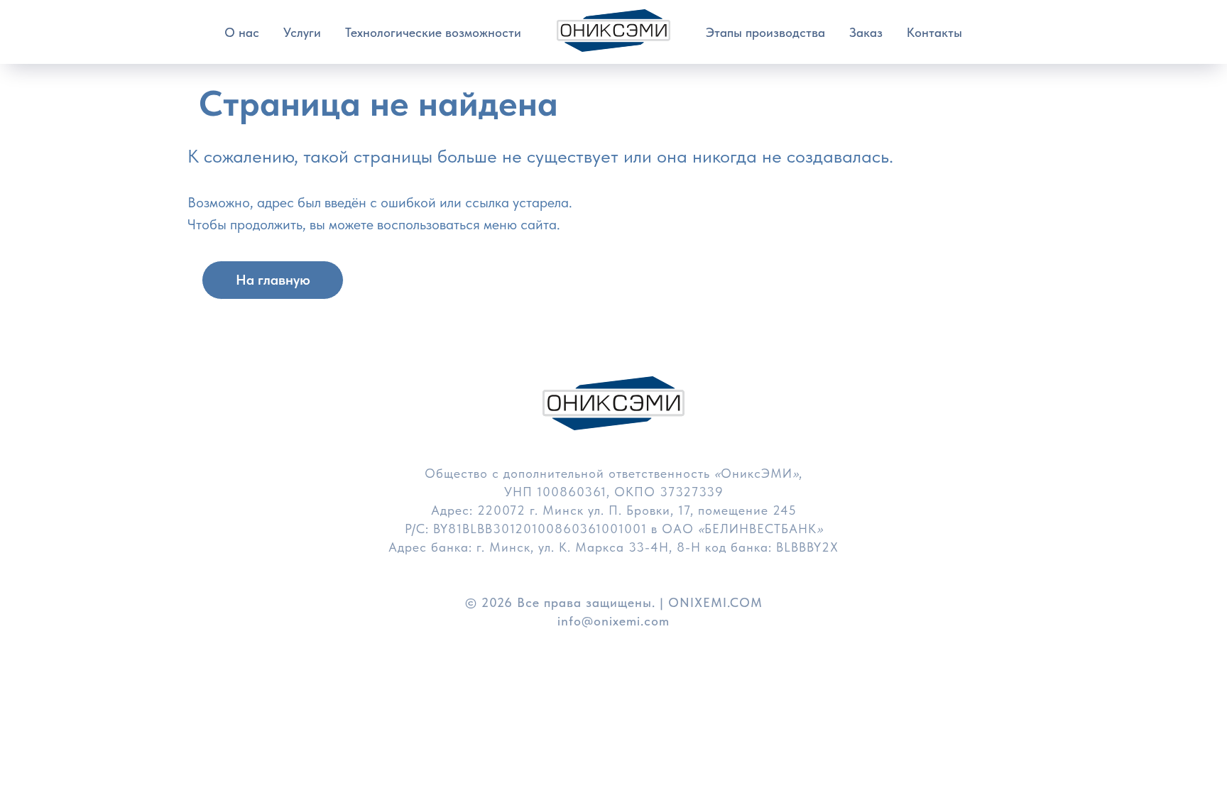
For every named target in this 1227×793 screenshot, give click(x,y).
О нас (241, 32)
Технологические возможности (433, 32)
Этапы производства (765, 32)
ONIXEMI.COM (715, 602)
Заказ (866, 32)
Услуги (302, 32)
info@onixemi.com (613, 620)
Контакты (934, 32)
